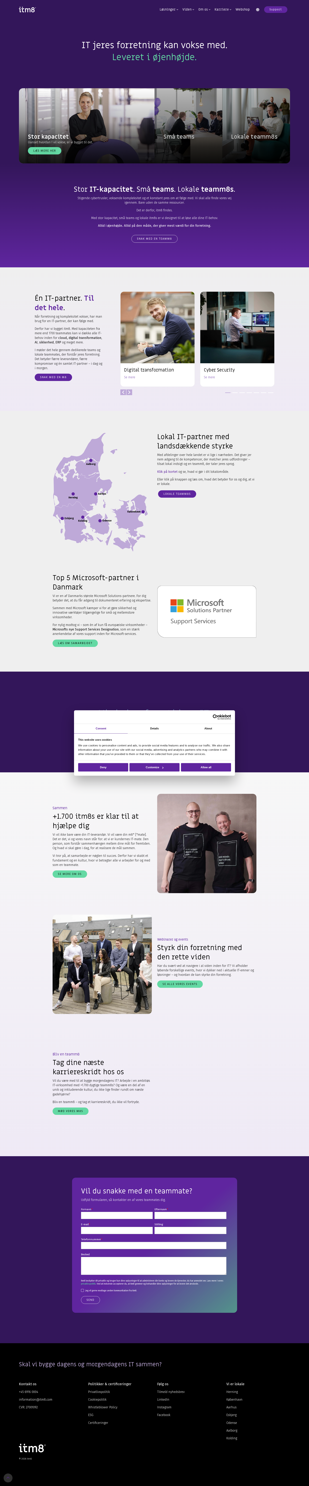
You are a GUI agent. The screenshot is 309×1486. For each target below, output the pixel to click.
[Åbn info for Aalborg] (90, 460)
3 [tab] (241, 394)
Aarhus (231, 1407)
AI (36, 342)
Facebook (163, 1415)
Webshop (243, 10)
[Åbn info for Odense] (100, 520)
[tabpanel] (157, 339)
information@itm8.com (35, 1400)
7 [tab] (270, 394)
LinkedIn (163, 1400)
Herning (232, 1392)
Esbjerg (231, 1415)
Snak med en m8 (53, 377)
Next (129, 392)
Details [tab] (154, 728)
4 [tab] (248, 394)
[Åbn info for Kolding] (82, 517)
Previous (123, 392)
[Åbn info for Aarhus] (95, 494)
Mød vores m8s (70, 1111)
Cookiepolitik (97, 1400)
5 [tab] (255, 394)
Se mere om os (70, 874)
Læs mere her (44, 150)
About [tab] (208, 728)
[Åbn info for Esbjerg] (62, 518)
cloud (62, 338)
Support (275, 9)
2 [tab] (234, 394)
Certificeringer (98, 1423)
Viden (187, 10)
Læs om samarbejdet (75, 643)
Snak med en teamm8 (154, 239)
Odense (231, 1423)
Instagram (164, 1407)
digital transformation (85, 338)
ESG (90, 1415)
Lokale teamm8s (177, 494)
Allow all (206, 767)
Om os (203, 10)
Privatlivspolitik (99, 1392)
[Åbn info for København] (143, 511)
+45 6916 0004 (28, 1392)
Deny (103, 767)
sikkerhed (46, 342)
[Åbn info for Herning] (73, 494)
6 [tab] (262, 394)
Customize (152, 767)
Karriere (222, 10)
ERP (58, 342)
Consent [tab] (101, 728)
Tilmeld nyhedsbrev (171, 1392)
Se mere (129, 377)
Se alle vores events (180, 984)
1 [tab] (227, 394)
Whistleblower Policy (102, 1407)
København (234, 1400)
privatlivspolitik (88, 1284)
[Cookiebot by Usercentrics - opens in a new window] (215, 717)
